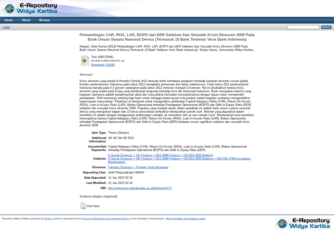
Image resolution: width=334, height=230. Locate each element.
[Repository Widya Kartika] (30, 15)
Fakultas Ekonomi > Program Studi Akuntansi (138, 167)
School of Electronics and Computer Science (105, 218)
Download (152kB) (103, 65)
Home (9, 20)
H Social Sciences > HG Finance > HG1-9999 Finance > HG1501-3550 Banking (160, 155)
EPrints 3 (49, 218)
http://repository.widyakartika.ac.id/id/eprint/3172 (140, 188)
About (26, 20)
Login (6, 27)
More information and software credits (185, 218)
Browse (44, 20)
